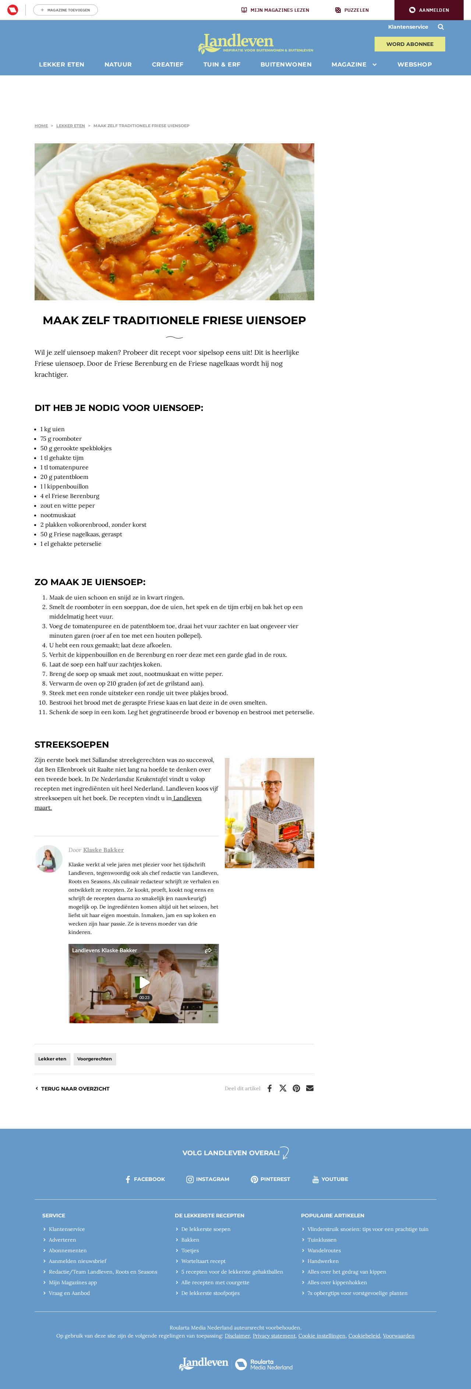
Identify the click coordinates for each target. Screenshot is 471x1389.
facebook (149, 1179)
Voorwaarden (399, 1335)
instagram (212, 1179)
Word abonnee (409, 44)
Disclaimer (237, 1335)
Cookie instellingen (322, 1335)
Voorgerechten (94, 1059)
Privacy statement (274, 1335)
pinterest (275, 1179)
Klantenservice (408, 26)
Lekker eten (70, 125)
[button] (429, 10)
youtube (335, 1179)
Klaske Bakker (103, 849)
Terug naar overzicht (75, 1088)
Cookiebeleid (364, 1335)
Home (41, 125)
